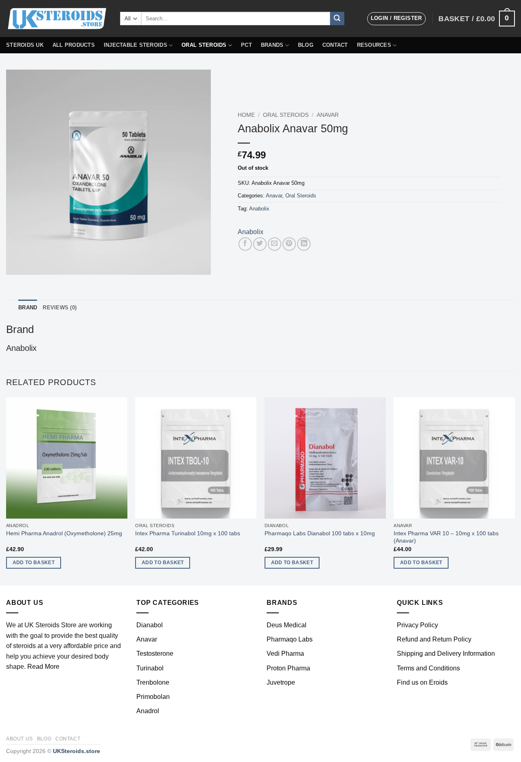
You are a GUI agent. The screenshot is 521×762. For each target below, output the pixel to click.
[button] (396, 18)
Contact (335, 45)
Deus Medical (286, 625)
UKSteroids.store (76, 751)
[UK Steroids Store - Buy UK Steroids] (57, 18)
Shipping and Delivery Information (446, 653)
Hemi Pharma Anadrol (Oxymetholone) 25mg (64, 533)
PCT (246, 45)
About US (19, 739)
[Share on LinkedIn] (304, 244)
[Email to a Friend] (274, 244)
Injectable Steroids (135, 45)
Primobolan (153, 696)
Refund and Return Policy (434, 639)
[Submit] (337, 19)
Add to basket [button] (34, 562)
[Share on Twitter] (260, 244)
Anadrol (147, 710)
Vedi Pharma (285, 653)
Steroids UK (25, 45)
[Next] (514, 490)
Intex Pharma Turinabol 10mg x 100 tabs (187, 533)
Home (246, 115)
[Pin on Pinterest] (289, 244)
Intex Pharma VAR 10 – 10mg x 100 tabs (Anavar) (446, 537)
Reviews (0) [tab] (60, 307)
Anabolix (259, 209)
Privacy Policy (417, 625)
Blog (305, 45)
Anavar (328, 115)
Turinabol (150, 668)
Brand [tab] (27, 307)
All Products (74, 45)
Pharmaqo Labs (290, 639)
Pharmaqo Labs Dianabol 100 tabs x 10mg (320, 533)
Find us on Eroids (422, 682)
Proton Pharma (288, 668)
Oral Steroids (204, 45)
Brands (272, 45)
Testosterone (154, 653)
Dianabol (149, 625)
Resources (374, 45)
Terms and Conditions (428, 668)
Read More (43, 666)
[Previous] (6, 490)
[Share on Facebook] (245, 244)
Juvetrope (281, 682)
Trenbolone (152, 682)
